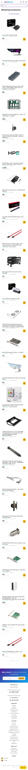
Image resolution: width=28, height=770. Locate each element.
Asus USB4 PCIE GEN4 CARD (9, 35)
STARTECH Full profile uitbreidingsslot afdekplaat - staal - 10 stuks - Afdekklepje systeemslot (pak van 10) (13, 462)
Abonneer (21, 678)
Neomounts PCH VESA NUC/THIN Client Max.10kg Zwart (12, 516)
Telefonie (14, 707)
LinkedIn (5, 760)
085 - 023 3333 (15, 700)
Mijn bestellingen (14, 749)
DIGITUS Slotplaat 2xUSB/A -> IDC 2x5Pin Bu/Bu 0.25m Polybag (12, 489)
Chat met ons (15, 697)
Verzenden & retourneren (14, 730)
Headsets (14, 705)
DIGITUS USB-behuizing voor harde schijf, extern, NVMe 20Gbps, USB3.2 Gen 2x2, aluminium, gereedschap (13, 87)
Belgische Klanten (14, 729)
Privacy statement (14, 737)
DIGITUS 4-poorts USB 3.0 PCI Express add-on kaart (13, 625)
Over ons (14, 723)
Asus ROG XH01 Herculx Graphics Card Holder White (14, 378)
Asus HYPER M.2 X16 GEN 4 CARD (11, 298)
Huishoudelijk (14, 716)
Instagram (6, 758)
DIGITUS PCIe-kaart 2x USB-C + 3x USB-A (12, 352)
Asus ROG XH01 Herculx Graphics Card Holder (14, 60)
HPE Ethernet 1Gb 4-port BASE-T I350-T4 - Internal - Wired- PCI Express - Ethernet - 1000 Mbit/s (13, 136)
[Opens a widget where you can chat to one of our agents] (23, 767)
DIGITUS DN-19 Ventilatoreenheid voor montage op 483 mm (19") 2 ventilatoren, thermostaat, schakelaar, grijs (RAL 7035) (13, 325)
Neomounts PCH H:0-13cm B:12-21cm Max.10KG (11, 272)
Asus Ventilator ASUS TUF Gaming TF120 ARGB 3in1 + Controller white (12, 405)
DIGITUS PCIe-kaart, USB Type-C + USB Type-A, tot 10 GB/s (13, 570)
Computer (14, 714)
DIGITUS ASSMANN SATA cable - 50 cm (12, 651)
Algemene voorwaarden (14, 732)
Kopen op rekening (14, 727)
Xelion (14, 741)
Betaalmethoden (14, 726)
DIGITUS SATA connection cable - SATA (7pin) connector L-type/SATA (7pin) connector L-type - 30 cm (12, 245)
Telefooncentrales (14, 710)
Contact (14, 724)
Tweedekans (14, 718)
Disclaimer (14, 735)
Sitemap (14, 734)
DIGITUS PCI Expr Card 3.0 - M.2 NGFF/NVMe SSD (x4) (13, 190)
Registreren (14, 748)
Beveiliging (14, 711)
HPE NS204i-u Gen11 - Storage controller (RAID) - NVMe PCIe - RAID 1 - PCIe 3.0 (12, 163)
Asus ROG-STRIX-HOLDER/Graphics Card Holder (12, 217)
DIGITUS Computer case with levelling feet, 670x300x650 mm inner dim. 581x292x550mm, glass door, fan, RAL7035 (13, 598)
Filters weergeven (15, 13)
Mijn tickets (14, 751)
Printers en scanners (14, 713)
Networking (14, 708)
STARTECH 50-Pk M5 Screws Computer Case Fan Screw (13, 543)
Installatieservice (14, 738)
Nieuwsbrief (14, 743)
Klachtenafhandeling (14, 740)
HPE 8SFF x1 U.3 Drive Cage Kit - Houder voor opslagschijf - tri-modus (14, 115)
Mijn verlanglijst (14, 753)
